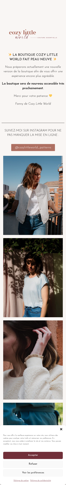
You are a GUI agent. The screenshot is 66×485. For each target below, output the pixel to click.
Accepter (33, 455)
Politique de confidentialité (40, 480)
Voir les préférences (33, 473)
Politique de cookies (21, 480)
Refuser (33, 464)
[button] (61, 429)
